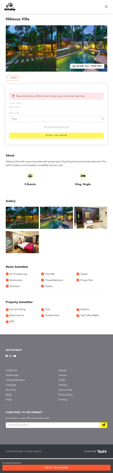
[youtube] (14, 356)
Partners (63, 385)
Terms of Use (65, 390)
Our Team (11, 390)
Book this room (56, 135)
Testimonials (12, 375)
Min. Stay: (15, 107)
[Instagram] (11, 356)
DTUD (62, 380)
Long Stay (11, 385)
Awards (63, 370)
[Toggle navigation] (106, 6)
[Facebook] (7, 356)
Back (13, 78)
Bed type (14, 113)
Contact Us (11, 370)
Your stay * (16, 103)
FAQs (8, 400)
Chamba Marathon (15, 380)
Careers (63, 375)
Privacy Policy (66, 395)
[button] (56, 69)
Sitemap (63, 400)
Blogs (9, 395)
